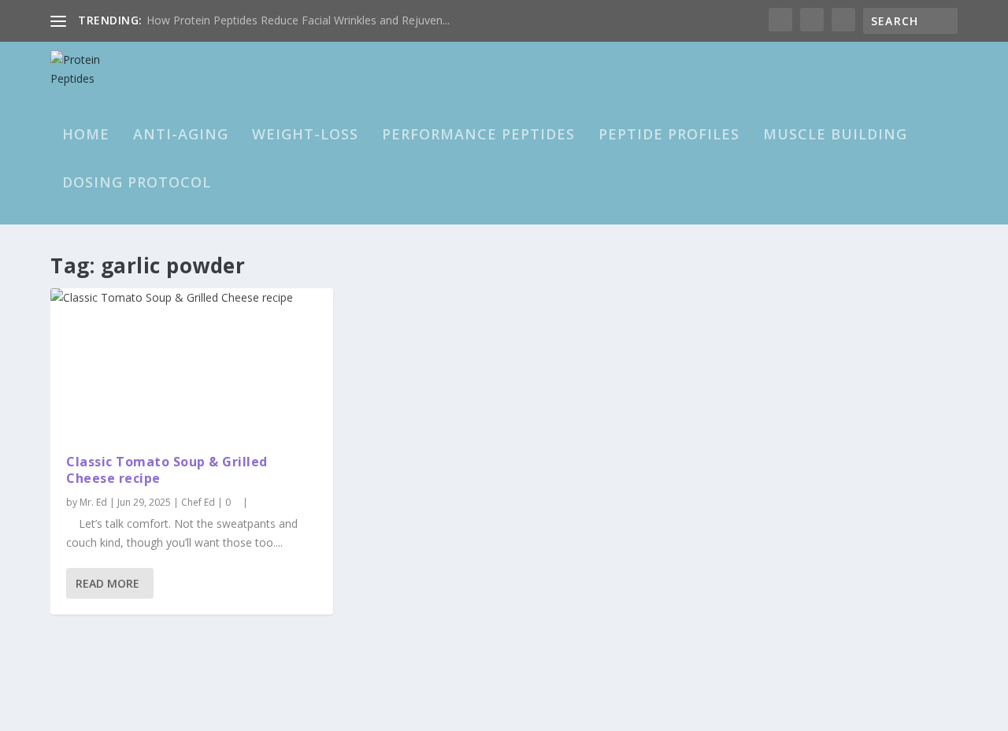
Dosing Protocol (136, 183)
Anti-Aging (180, 135)
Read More (107, 583)
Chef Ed (198, 502)
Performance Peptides (478, 135)
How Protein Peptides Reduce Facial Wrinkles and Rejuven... (298, 20)
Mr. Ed (93, 502)
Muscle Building (835, 135)
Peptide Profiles (668, 135)
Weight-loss (305, 135)
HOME (85, 135)
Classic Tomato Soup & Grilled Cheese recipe (167, 470)
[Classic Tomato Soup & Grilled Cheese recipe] (191, 363)
